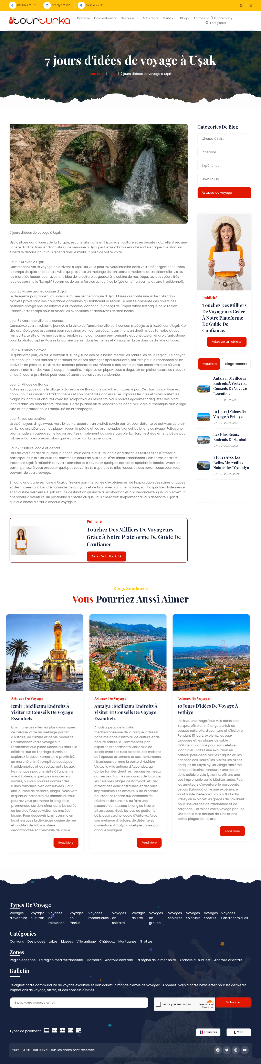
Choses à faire (213, 138)
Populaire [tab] (209, 363)
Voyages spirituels (193, 915)
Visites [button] (168, 18)
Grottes (146, 941)
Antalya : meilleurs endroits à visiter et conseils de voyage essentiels (230, 386)
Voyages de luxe (139, 915)
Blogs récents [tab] (236, 363)
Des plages (36, 941)
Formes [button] (200, 18)
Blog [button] (184, 18)
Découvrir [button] (128, 18)
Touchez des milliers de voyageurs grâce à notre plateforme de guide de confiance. (224, 317)
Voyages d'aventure (18, 915)
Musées (67, 941)
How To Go (210, 179)
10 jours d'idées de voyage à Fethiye (229, 414)
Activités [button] (149, 18)
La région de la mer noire (156, 960)
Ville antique (86, 941)
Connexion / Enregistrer (221, 20)
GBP (239, 1032)
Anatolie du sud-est (195, 960)
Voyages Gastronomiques (234, 915)
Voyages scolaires (175, 915)
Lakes (53, 941)
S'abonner (233, 1002)
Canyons (17, 941)
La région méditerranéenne (61, 960)
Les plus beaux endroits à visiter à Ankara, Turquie (207, 709)
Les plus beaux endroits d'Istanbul (229, 437)
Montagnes (127, 941)
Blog (111, 73)
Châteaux (107, 941)
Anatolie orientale (228, 960)
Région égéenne (23, 960)
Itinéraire (209, 152)
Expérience (211, 165)
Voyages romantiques (98, 915)
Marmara (94, 960)
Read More (68, 842)
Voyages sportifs (211, 915)
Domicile (83, 18)
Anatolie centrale (119, 960)
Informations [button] (104, 18)
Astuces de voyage (217, 192)
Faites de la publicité (106, 556)
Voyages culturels (37, 915)
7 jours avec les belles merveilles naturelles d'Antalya (231, 462)
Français (210, 1032)
